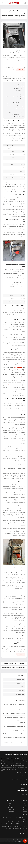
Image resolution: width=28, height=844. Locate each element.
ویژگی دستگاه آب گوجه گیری (18, 89)
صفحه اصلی (23, 15)
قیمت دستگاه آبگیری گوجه (19, 116)
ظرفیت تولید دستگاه (18, 109)
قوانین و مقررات (11, 811)
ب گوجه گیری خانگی (18, 367)
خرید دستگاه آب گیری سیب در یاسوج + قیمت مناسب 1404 (15, 717)
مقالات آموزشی (17, 15)
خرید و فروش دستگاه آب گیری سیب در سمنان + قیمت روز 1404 (14, 726)
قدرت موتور (20, 111)
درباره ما (25, 806)
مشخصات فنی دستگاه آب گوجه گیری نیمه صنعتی (15, 93)
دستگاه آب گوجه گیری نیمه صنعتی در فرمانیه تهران (14, 91)
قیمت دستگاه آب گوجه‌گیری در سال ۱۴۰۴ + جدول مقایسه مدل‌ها (14, 713)
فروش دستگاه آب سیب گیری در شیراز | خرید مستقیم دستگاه (14, 730)
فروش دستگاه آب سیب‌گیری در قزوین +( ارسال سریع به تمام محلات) (14, 738)
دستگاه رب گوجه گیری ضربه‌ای (16, 101)
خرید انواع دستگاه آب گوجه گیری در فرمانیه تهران (14, 97)
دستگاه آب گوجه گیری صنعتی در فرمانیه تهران (15, 87)
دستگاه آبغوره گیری (20, 683)
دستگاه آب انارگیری (21, 687)
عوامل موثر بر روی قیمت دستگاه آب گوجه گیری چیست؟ (15, 106)
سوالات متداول (11, 809)
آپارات (26, 790)
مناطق (12, 15)
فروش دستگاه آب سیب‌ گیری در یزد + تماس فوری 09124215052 (14, 743)
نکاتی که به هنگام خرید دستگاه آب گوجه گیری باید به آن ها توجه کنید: (15, 113)
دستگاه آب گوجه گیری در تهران (18, 76)
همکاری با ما (25, 809)
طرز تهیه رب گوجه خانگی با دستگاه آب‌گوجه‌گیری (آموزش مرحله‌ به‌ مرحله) (14, 705)
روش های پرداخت (11, 806)
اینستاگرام (19, 790)
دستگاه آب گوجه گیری (12, 384)
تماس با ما (25, 807)
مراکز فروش (25, 811)
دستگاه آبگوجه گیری (20, 679)
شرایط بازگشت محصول (10, 807)
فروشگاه (25, 804)
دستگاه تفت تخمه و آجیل (20, 694)
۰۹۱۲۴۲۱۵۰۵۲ (21, 70)
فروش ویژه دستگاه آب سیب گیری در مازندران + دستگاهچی (15, 710)
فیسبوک (22, 790)
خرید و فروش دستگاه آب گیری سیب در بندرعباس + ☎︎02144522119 (16, 721)
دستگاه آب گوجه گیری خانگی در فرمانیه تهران (15, 103)
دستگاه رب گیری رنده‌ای (18, 99)
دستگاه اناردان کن (21, 690)
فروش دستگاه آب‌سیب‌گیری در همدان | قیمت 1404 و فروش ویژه (14, 734)
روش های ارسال (11, 804)
